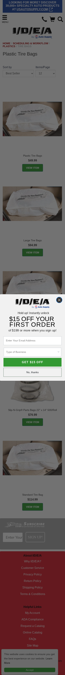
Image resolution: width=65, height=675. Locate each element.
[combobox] (31, 352)
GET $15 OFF (32, 362)
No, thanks (32, 372)
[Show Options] (58, 352)
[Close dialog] (59, 300)
